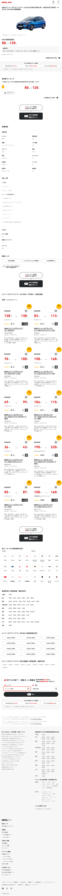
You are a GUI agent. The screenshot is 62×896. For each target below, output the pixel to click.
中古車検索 (4, 843)
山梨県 (10, 605)
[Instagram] (11, 888)
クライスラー (45, 797)
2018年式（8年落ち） (50, 648)
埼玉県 (24, 601)
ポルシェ (50, 795)
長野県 (14, 605)
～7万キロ (40, 664)
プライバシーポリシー (48, 882)
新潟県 (18, 605)
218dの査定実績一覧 (51, 260)
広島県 (14, 615)
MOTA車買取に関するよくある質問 (42, 809)
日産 (53, 782)
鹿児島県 (37, 622)
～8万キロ (46, 664)
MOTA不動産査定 (6, 870)
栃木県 (33, 601)
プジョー (48, 799)
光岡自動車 (55, 786)
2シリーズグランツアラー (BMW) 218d (10, 718)
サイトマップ (35, 884)
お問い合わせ (23, 882)
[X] (7, 888)
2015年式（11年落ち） (51, 654)
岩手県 (14, 598)
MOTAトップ (4, 717)
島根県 (23, 615)
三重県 (23, 608)
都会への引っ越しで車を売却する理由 (9, 765)
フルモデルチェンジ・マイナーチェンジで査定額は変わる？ (14, 752)
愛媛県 (10, 618)
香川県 (14, 618)
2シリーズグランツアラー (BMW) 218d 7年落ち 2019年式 (29, 718)
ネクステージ (11, 92)
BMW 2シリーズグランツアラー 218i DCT (13, 329)
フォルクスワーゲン (46, 794)
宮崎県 (32, 622)
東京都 (10, 601)
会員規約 (20, 884)
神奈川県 (15, 601)
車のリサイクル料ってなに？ (8, 763)
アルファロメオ (45, 801)
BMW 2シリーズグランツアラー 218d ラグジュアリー (13, 461)
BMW (16, 721)
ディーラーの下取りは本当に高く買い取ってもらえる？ (13, 742)
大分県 (27, 622)
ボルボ (43, 799)
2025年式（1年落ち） (31, 637)
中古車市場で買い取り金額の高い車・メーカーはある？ (13, 740)
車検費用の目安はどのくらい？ (8, 767)
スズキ (43, 786)
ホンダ (43, 784)
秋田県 (18, 598)
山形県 (27, 598)
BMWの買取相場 (11, 260)
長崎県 (18, 622)
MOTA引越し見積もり (7, 872)
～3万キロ (16, 664)
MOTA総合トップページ (7, 826)
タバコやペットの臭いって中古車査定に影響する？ (12, 750)
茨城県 (37, 601)
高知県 (18, 618)
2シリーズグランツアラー (23, 721)
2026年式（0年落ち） (11, 637)
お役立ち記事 (5, 864)
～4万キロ (22, 664)
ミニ (55, 797)
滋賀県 (23, 611)
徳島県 (23, 618)
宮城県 (23, 598)
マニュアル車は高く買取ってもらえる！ (10, 746)
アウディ (44, 795)
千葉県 (20, 601)
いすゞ (43, 787)
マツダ (48, 784)
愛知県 (10, 608)
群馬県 (28, 601)
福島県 (32, 598)
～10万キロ (4, 667)
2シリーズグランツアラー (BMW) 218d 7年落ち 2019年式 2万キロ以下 (16, 719)
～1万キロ (4, 664)
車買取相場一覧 (17, 717)
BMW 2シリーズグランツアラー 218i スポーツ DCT (13, 372)
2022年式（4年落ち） (31, 643)
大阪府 (10, 611)
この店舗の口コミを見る (49, 97)
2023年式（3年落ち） (11, 643)
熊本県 (23, 622)
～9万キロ (52, 664)
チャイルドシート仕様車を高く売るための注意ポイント (13, 748)
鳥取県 (18, 615)
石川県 (27, 605)
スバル (52, 784)
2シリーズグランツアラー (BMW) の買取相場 (37, 717)
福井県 (32, 605)
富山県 (23, 605)
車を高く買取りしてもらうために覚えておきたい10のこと (14, 736)
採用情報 (15, 882)
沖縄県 (10, 625)
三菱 (57, 784)
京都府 (18, 611)
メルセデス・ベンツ (46, 792)
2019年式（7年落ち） (31, 648)
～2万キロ (10, 664)
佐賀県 (14, 622)
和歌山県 (32, 611)
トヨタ (43, 782)
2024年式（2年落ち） (50, 637)
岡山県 (10, 615)
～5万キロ (28, 664)
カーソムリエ (5, 874)
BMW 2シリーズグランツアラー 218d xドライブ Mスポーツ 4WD (15, 416)
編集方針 (27, 884)
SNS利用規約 (38, 882)
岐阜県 (18, 608)
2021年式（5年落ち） (50, 643)
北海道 (10, 594)
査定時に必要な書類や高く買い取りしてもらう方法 (12, 734)
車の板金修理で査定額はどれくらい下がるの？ (11, 756)
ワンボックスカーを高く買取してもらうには (11, 759)
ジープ (51, 797)
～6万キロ (34, 664)
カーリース (4, 848)
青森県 (10, 598)
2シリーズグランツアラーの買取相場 (31, 260)
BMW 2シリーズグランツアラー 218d (13, 505)
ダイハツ (48, 786)
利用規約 (30, 882)
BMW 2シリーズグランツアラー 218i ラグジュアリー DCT (44, 329)
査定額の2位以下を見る (51, 58)
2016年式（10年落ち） (31, 654)
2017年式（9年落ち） (11, 654)
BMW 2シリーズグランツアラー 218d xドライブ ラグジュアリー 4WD (45, 416)
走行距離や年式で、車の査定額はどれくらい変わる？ (13, 744)
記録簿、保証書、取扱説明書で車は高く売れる (11, 738)
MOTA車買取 (10, 717)
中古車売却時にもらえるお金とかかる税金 (10, 761)
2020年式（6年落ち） (11, 648)
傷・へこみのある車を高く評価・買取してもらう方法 (13, 754)
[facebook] (3, 888)
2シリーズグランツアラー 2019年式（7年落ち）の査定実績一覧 (11, 266)
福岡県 (10, 622)
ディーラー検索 (5, 845)
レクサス (48, 782)
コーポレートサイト (6, 882)
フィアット (53, 801)
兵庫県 (14, 611)
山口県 (27, 615)
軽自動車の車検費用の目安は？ (8, 769)
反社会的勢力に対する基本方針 (8, 884)
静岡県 (14, 608)
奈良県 (27, 611)
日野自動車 (49, 787)
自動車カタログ (11, 721)
